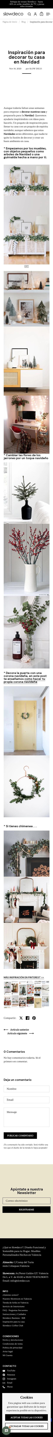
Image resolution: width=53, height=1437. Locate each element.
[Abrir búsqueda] (29, 14)
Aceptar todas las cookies (27, 1417)
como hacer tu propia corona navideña (24, 680)
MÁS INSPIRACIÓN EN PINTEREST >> (24, 977)
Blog (23, 22)
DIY (26, 266)
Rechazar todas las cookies (27, 1426)
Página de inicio (10, 22)
